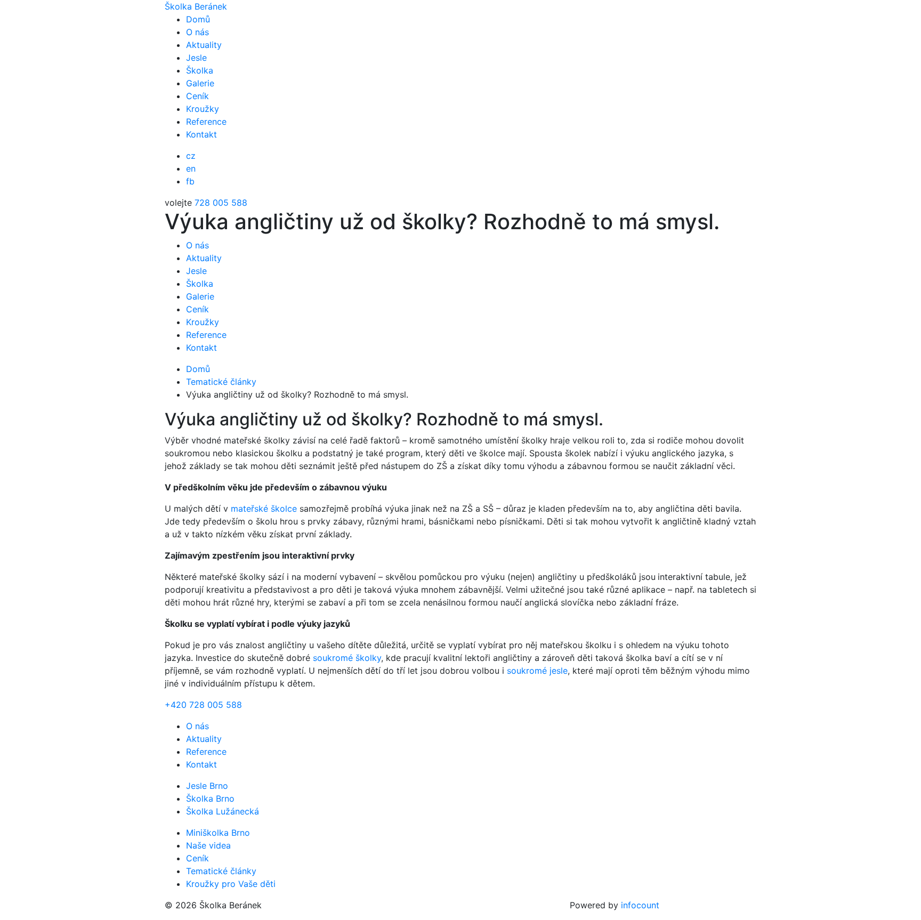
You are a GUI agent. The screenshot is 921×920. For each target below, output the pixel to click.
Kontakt (201, 134)
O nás (197, 32)
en (191, 168)
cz (191, 155)
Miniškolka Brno (218, 832)
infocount (640, 905)
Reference (206, 121)
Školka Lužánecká (222, 811)
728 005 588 (221, 202)
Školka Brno (210, 798)
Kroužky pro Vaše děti (231, 883)
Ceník (197, 96)
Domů (198, 19)
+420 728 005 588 (203, 704)
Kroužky (202, 108)
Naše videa (208, 845)
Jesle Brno (207, 785)
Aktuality (204, 44)
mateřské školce (264, 508)
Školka (199, 70)
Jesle (196, 57)
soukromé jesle (537, 670)
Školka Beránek (196, 6)
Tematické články (221, 871)
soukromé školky (347, 657)
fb (190, 181)
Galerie (200, 83)
